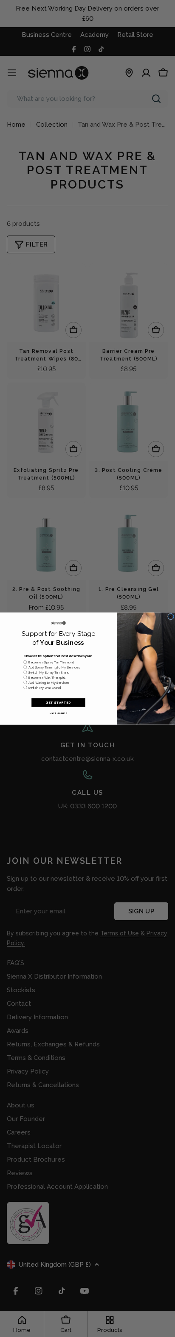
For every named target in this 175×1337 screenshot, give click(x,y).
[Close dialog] (171, 616)
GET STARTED (58, 703)
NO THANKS (59, 713)
